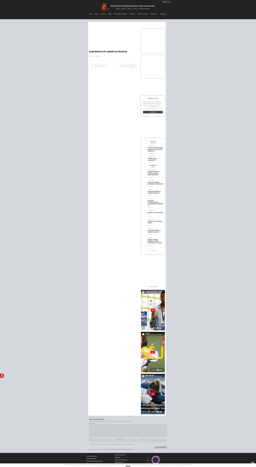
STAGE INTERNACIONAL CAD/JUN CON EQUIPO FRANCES (155, 149)
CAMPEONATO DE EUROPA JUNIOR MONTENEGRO (153, 173)
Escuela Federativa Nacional (120, 14)
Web (143, 438)
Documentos (154, 14)
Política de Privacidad (120, 454)
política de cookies (168, 464)
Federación (162, 14)
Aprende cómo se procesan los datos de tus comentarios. (120, 449)
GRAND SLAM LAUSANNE (152, 159)
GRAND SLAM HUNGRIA (155, 212)
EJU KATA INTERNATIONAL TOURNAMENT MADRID (155, 202)
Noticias (96, 14)
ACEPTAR (128, 466)
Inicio (91, 14)
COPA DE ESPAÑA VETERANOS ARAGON (155, 183)
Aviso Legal (117, 457)
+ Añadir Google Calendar (99, 65)
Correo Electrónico (153, 106)
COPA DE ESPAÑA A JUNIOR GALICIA (154, 231)
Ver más (153, 250)
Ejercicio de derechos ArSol (121, 459)
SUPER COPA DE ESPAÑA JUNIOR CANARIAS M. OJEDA (154, 241)
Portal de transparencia (92, 456)
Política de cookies (119, 462)
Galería (109, 14)
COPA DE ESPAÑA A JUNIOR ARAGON (154, 192)
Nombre (91, 438)
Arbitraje (132, 14)
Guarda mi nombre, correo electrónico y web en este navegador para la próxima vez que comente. (112, 444)
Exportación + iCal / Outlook (128, 65)
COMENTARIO (92, 423)
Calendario (103, 14)
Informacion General (91, 458)
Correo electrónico (120, 438)
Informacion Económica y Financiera (95, 461)
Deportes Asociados (142, 14)
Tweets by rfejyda (153, 286)
